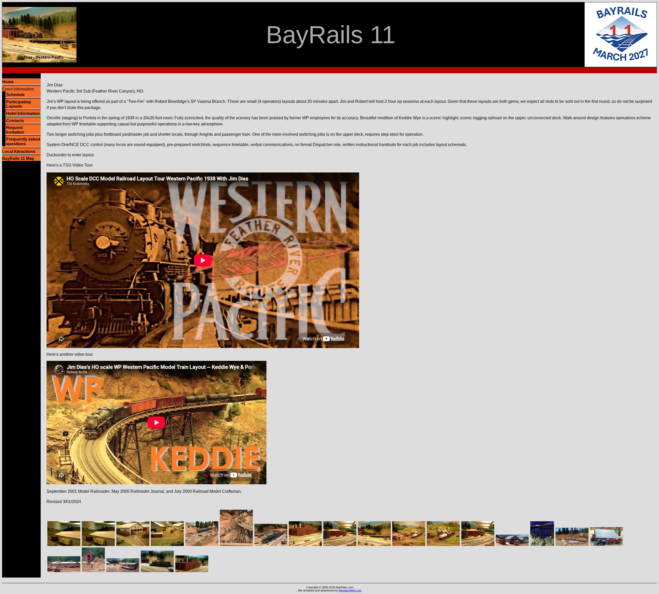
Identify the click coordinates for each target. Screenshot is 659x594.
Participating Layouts (18, 104)
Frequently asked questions (23, 141)
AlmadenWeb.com (350, 590)
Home (8, 82)
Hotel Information (23, 113)
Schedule (15, 95)
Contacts (15, 120)
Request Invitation (15, 129)
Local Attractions (18, 151)
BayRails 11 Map (18, 158)
